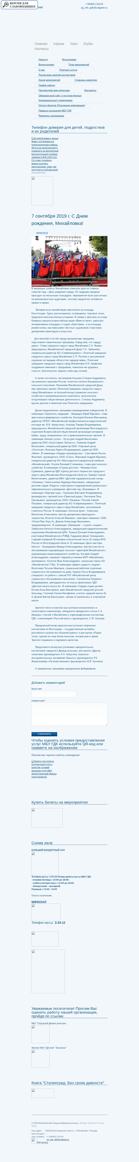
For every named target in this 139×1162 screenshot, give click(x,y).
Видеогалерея (46, 64)
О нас (42, 70)
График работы (47, 85)
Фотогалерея (69, 59)
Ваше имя (36, 689)
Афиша (58, 43)
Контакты (41, 48)
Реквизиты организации (51, 115)
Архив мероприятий (49, 80)
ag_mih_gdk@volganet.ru (58, 1139)
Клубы (88, 43)
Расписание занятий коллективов (57, 75)
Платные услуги (68, 70)
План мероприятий (79, 64)
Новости (43, 59)
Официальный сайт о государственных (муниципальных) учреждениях (60, 98)
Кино (73, 43)
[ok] (98, 22)
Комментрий (38, 701)
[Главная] (39, 5)
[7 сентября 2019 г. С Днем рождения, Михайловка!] (69, 261)
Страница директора (86, 80)
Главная (40, 43)
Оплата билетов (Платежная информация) (62, 105)
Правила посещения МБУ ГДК (55, 110)
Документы (90, 90)
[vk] (104, 22)
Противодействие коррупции (54, 90)
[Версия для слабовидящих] (19, 5)
